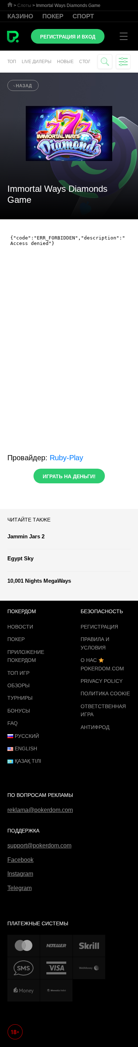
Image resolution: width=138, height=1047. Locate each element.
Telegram (19, 888)
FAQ (12, 723)
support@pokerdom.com (39, 845)
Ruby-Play (66, 458)
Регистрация (99, 627)
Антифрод (95, 727)
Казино (20, 16)
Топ (11, 61)
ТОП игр (18, 673)
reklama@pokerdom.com (40, 810)
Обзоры (18, 685)
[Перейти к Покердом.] (10, 4)
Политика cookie (105, 693)
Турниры (19, 698)
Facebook (20, 860)
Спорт (83, 16)
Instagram (20, 874)
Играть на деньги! (69, 476)
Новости (20, 627)
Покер (52, 16)
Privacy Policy (102, 681)
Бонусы (18, 711)
